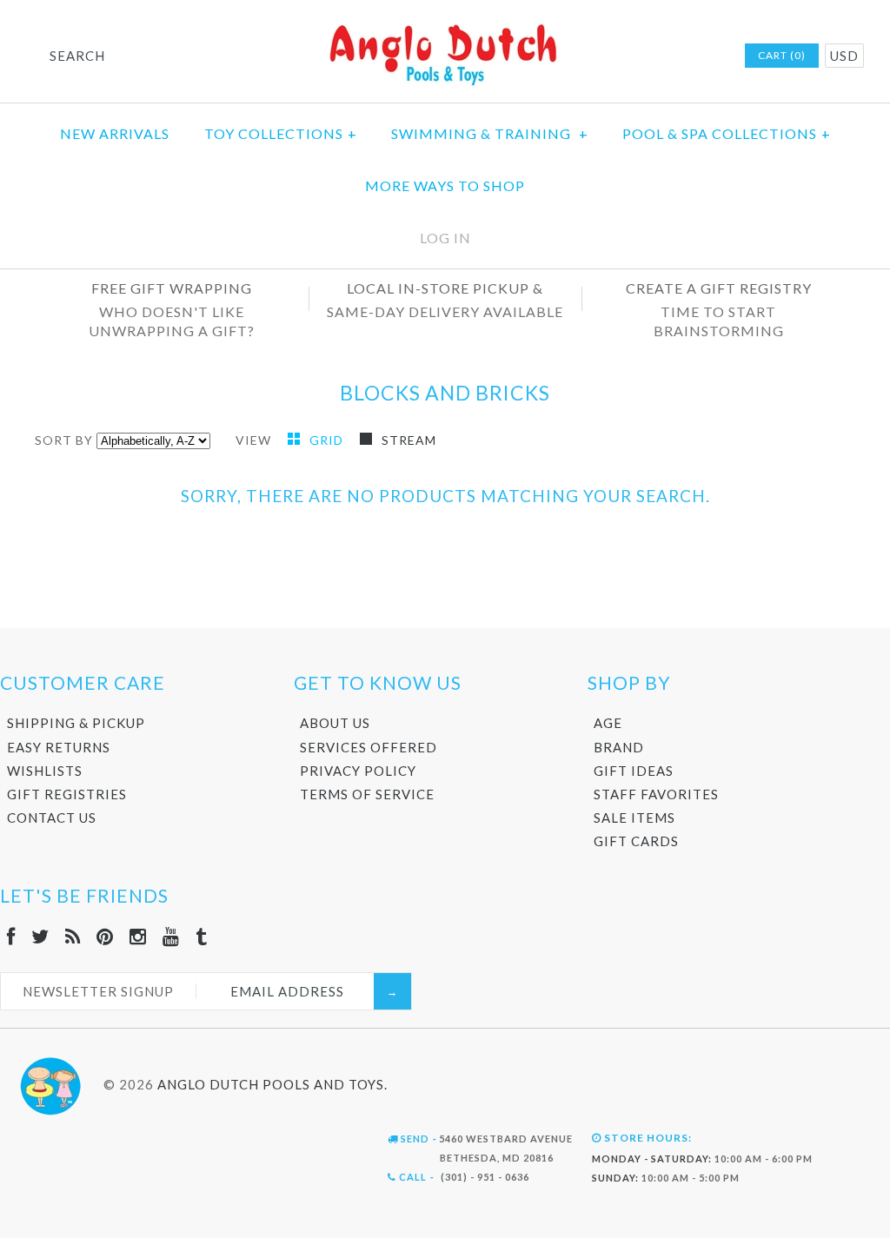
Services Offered (368, 747)
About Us (335, 723)
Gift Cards (636, 841)
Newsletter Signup (98, 991)
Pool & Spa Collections (726, 133)
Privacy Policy (358, 770)
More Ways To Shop (445, 185)
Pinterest (638, 56)
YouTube (683, 56)
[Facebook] (11, 936)
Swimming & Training (489, 133)
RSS (615, 56)
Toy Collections (280, 133)
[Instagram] (138, 936)
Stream (409, 440)
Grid (328, 440)
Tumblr (705, 56)
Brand (619, 747)
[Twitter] (40, 936)
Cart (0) (782, 55)
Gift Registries (67, 794)
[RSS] (73, 936)
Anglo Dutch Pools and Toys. (272, 1084)
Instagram (660, 56)
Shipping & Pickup (76, 723)
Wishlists (45, 770)
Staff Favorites (656, 794)
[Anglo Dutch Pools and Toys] (445, 27)
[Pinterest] (105, 936)
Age (608, 723)
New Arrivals (114, 133)
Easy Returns (58, 747)
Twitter (592, 56)
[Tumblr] (202, 936)
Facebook (570, 56)
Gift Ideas (634, 770)
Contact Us (51, 817)
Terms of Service (367, 794)
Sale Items (634, 817)
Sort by (64, 440)
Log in (445, 237)
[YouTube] (171, 936)
